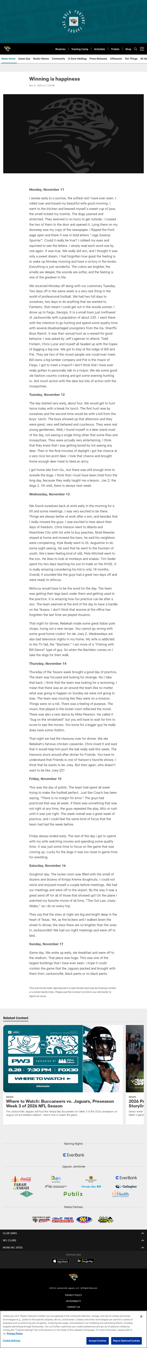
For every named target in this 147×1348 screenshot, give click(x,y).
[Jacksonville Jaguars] (73, 1277)
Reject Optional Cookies (126, 1340)
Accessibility (73, 1301)
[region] (73, 1329)
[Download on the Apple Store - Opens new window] (60, 1261)
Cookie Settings (11, 1340)
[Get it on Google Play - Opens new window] (85, 1262)
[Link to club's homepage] (7, 47)
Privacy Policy (73, 1295)
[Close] (141, 1316)
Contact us (73, 1307)
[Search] (135, 48)
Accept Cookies (97, 1340)
